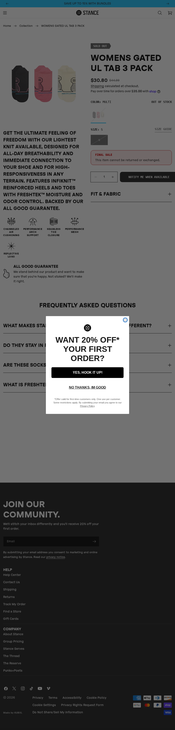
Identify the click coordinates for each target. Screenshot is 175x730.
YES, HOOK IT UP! (87, 372)
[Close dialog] (125, 320)
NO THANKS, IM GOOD (87, 387)
